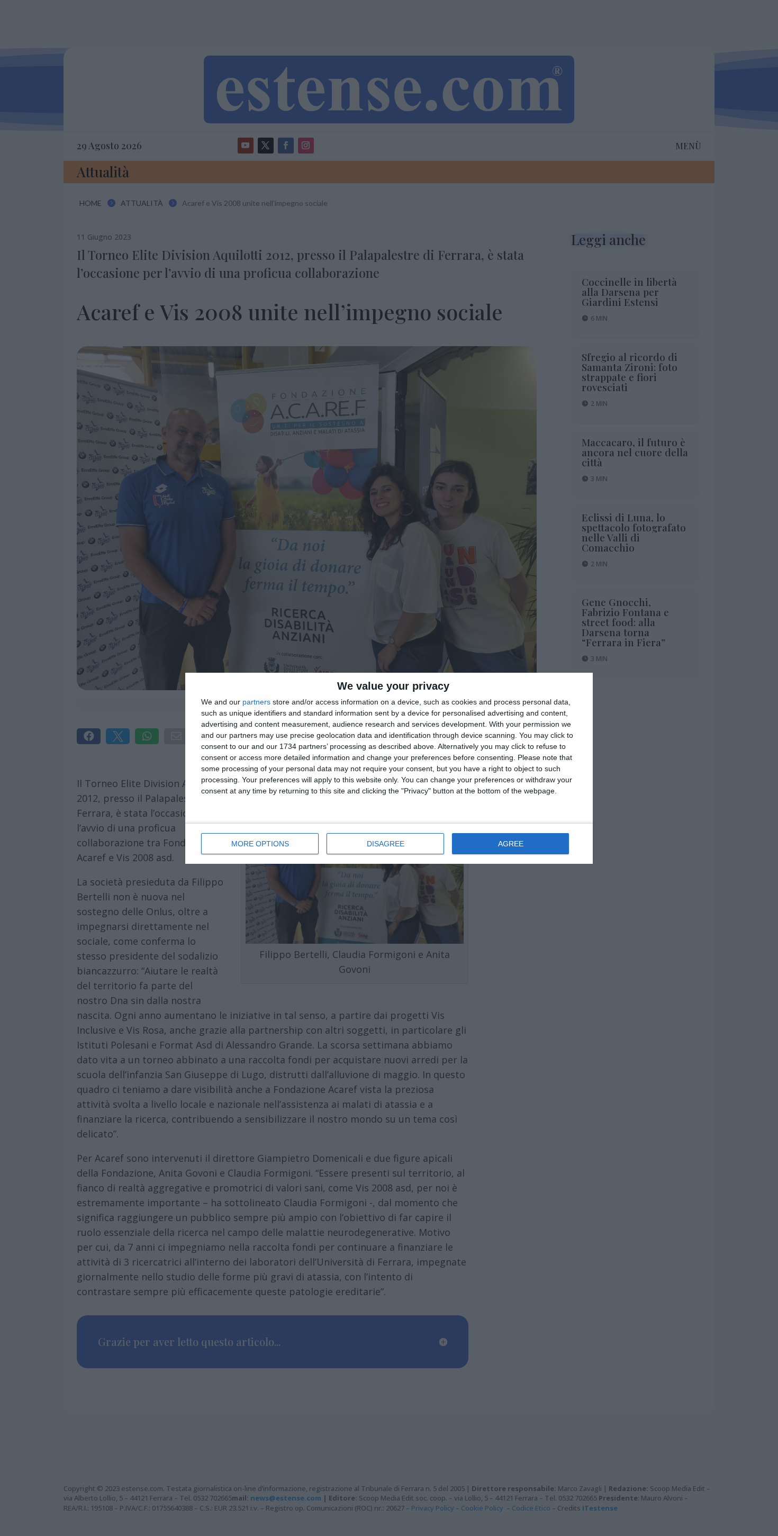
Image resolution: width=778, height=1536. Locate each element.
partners (256, 702)
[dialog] (389, 768)
